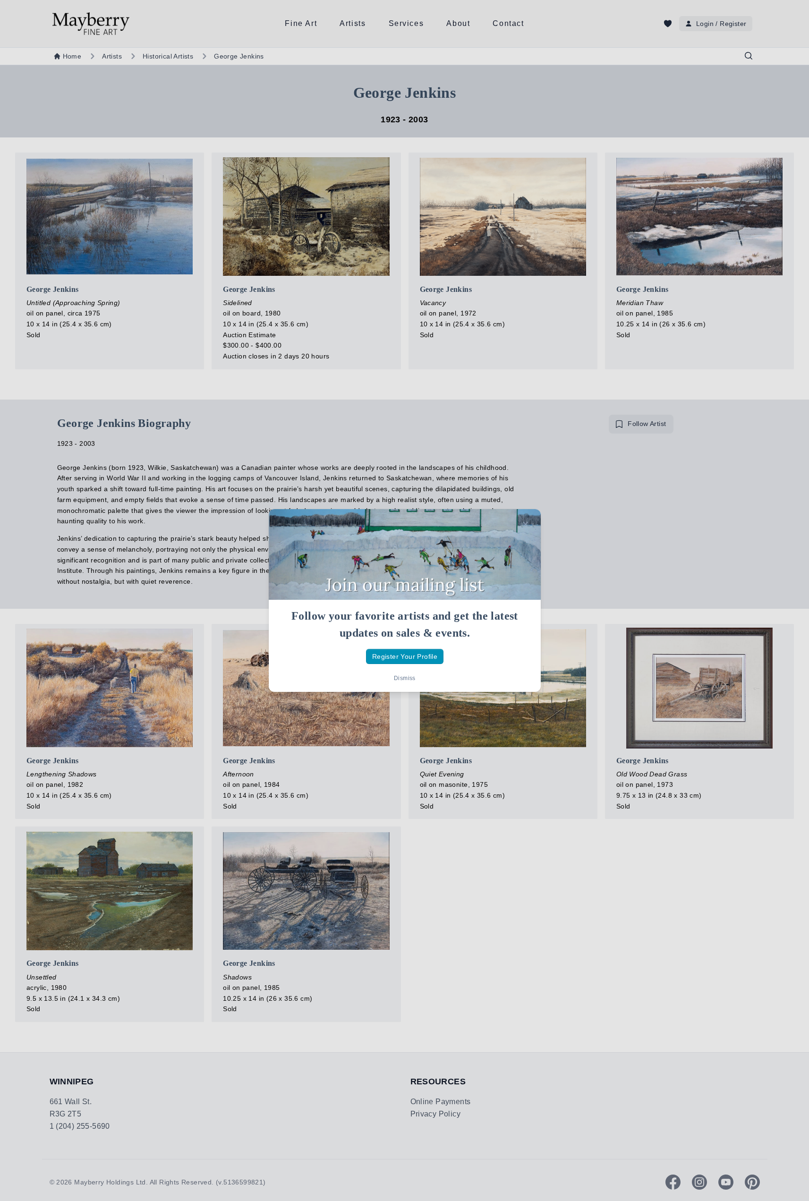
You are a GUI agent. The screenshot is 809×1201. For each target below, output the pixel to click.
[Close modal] (525, 524)
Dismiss (405, 678)
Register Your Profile (404, 656)
